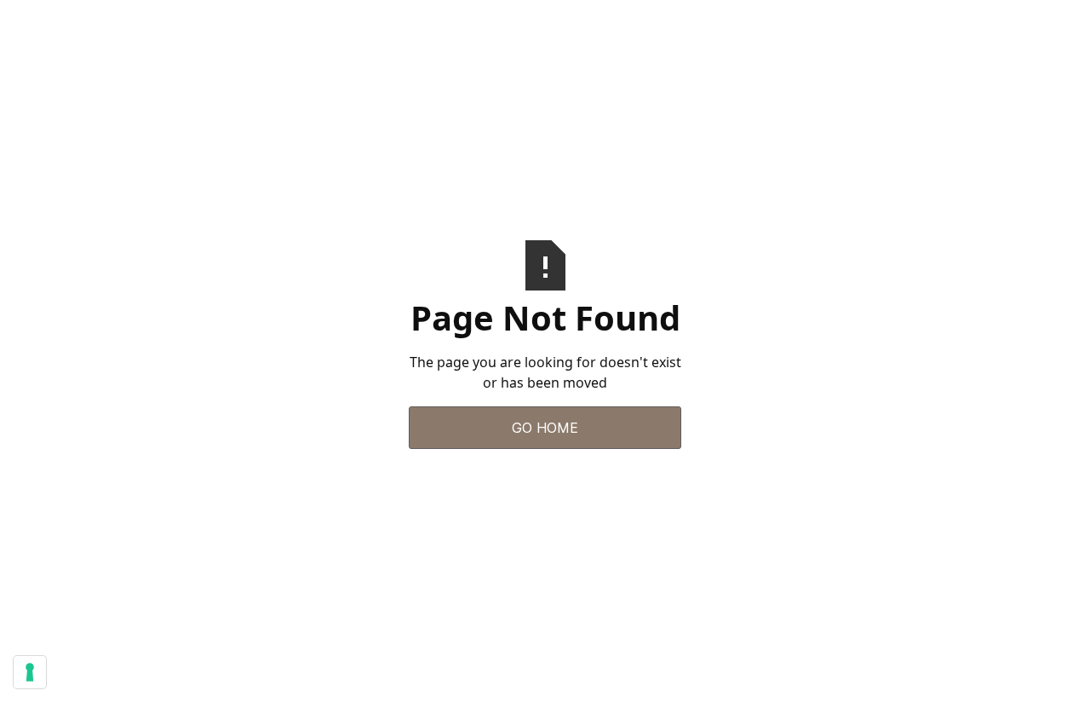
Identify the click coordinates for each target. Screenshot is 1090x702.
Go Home (545, 427)
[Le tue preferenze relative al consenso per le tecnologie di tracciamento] (30, 672)
